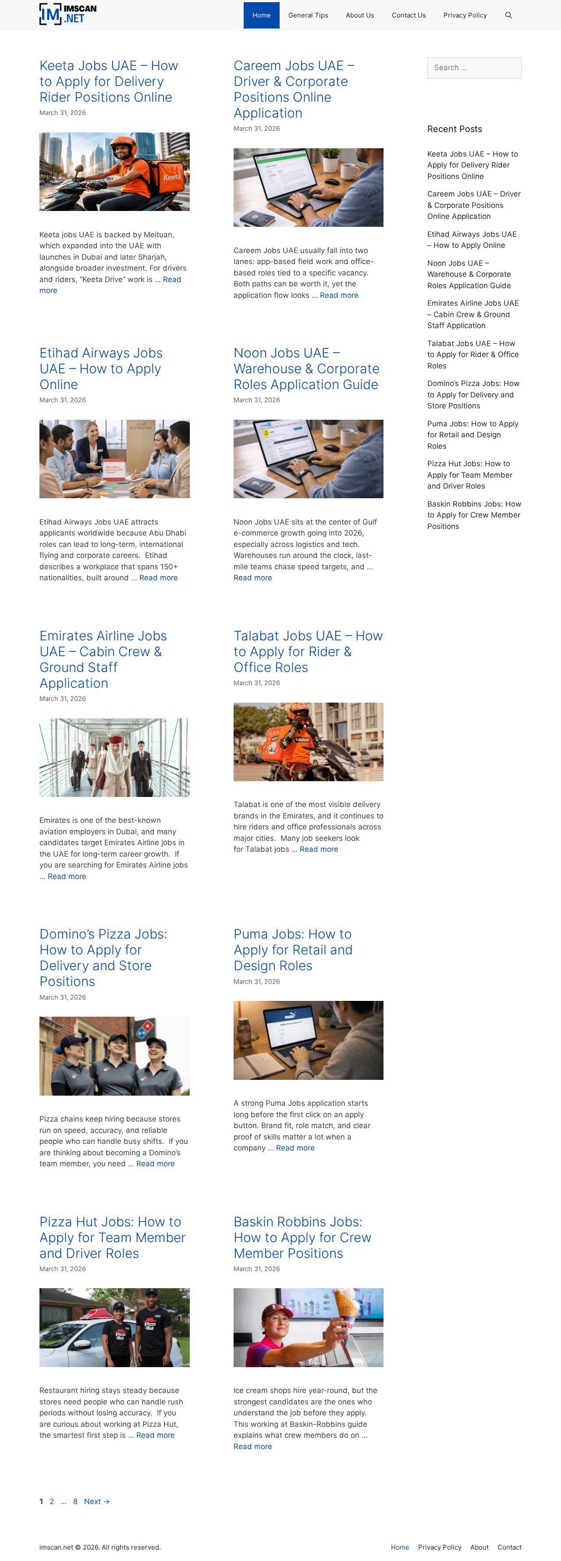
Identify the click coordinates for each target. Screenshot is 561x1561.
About (479, 1547)
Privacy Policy (465, 15)
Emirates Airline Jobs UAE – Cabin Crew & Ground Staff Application (103, 659)
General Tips (308, 15)
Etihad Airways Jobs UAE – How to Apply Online (101, 368)
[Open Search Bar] (509, 15)
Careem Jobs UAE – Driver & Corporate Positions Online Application (294, 89)
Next (97, 1501)
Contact (509, 1547)
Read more (339, 295)
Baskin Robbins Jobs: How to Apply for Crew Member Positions (303, 1237)
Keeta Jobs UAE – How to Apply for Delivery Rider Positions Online (108, 81)
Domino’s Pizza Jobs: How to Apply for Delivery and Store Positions (103, 957)
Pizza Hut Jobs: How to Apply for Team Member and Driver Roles (112, 1237)
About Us (360, 15)
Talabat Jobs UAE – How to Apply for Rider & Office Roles (308, 651)
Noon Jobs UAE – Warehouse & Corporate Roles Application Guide (307, 368)
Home (261, 15)
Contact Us (409, 15)
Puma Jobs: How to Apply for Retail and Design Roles (293, 949)
